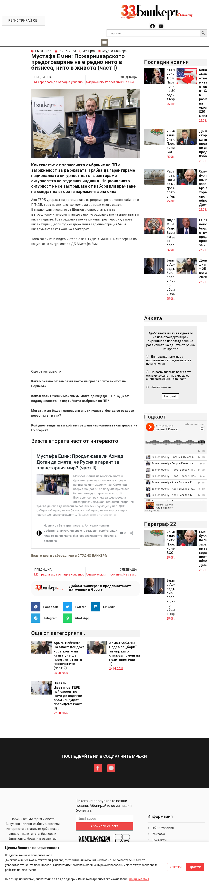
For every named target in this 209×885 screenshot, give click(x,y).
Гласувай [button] (170, 396)
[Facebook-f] (98, 768)
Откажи (176, 867)
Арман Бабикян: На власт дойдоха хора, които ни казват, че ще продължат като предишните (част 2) (69, 655)
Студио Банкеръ (114, 51)
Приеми (195, 867)
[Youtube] (161, 26)
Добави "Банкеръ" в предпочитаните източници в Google (100, 587)
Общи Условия (139, 879)
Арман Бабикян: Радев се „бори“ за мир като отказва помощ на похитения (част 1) (124, 653)
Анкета (153, 318)
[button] (104, 42)
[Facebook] (152, 26)
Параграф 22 (160, 524)
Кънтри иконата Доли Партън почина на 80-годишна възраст (174, 84)
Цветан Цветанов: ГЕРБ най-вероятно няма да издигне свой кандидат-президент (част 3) (68, 695)
